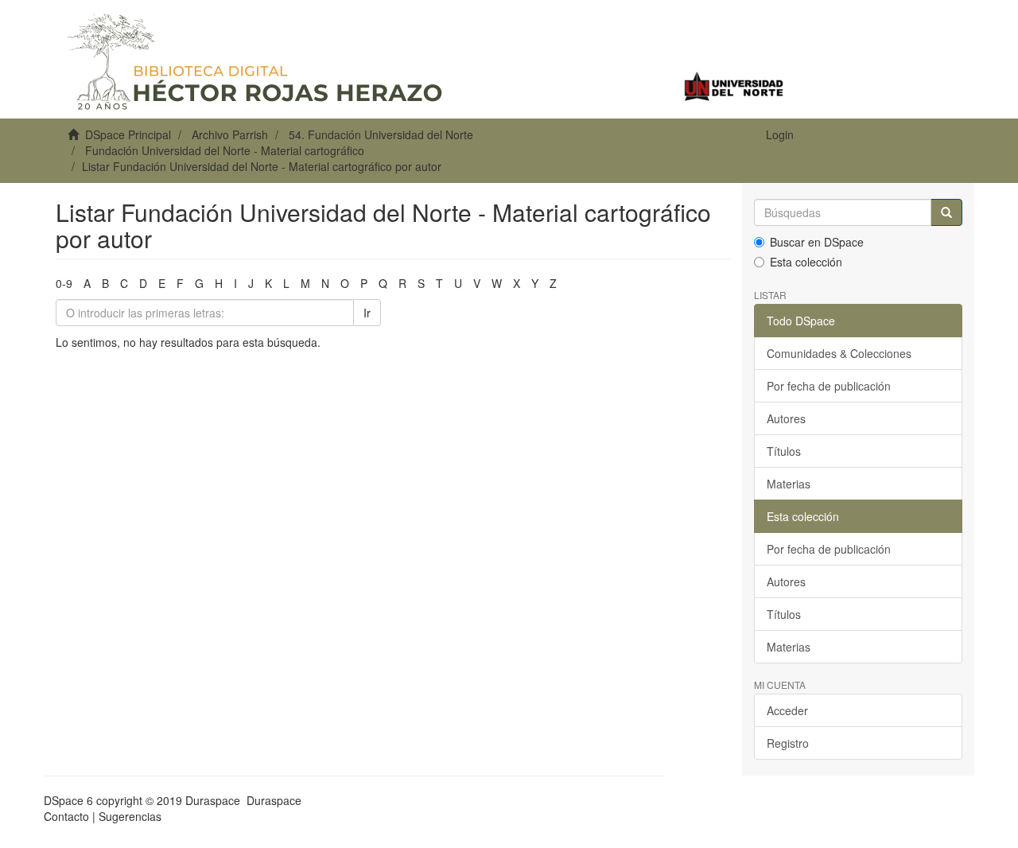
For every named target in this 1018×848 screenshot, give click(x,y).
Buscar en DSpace (817, 242)
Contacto (66, 816)
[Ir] (946, 212)
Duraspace (274, 800)
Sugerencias (130, 816)
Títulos (784, 451)
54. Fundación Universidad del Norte (381, 134)
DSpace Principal (128, 134)
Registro (788, 743)
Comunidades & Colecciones (839, 353)
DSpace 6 (68, 800)
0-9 (64, 283)
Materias (788, 484)
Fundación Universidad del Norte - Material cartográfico (224, 150)
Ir (367, 313)
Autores (786, 418)
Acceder (787, 710)
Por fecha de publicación (829, 386)
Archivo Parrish (230, 134)
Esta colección (806, 262)
